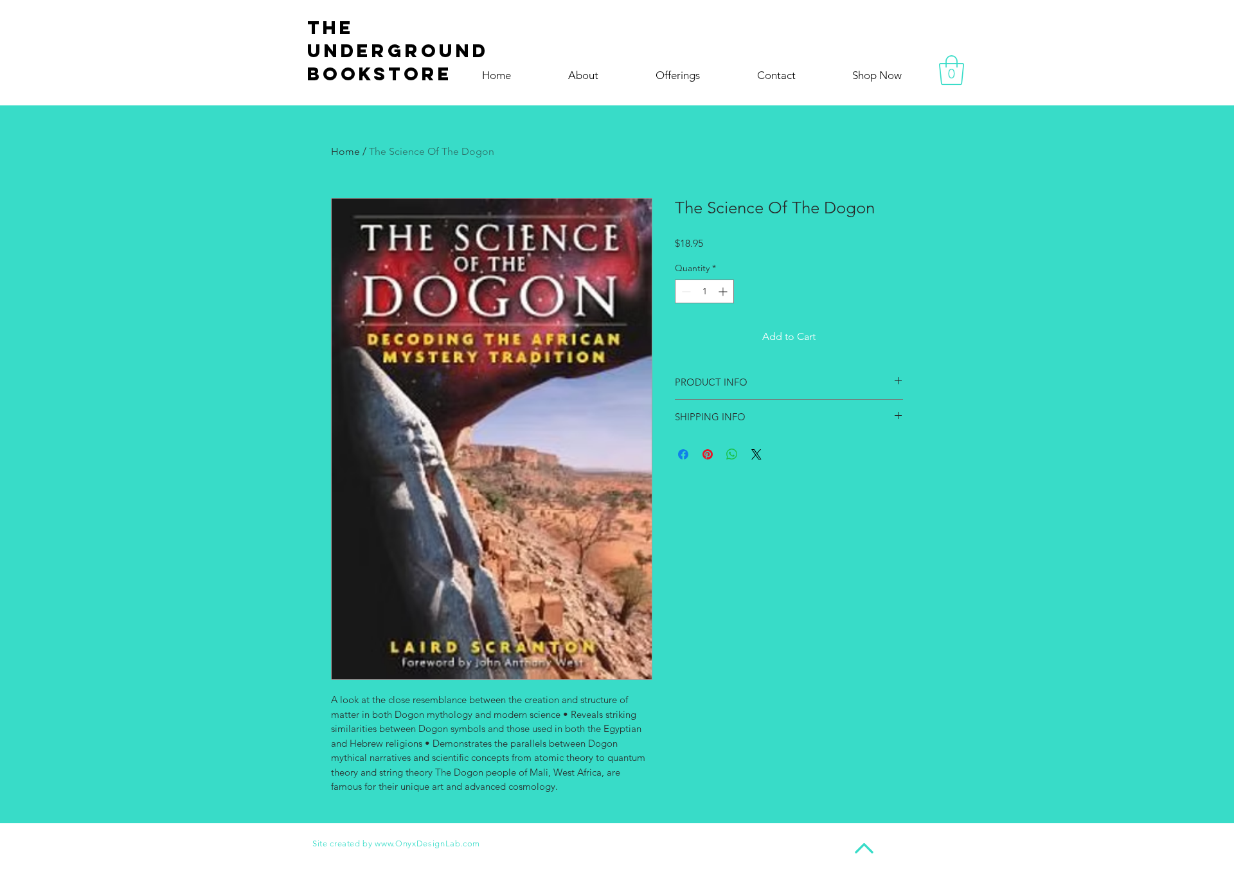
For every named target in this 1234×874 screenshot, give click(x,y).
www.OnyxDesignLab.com (427, 843)
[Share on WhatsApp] (732, 454)
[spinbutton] (704, 291)
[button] (951, 70)
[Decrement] (685, 291)
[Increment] (724, 291)
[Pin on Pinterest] (707, 454)
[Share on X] (756, 454)
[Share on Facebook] (683, 454)
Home (345, 151)
